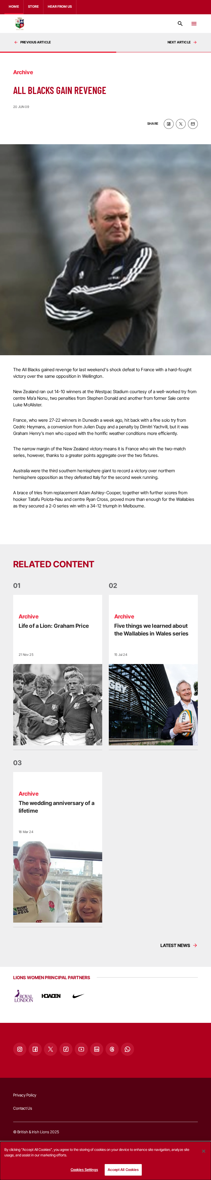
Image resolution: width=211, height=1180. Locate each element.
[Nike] (78, 995)
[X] (50, 1049)
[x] (181, 124)
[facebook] (169, 124)
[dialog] (105, 1161)
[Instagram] (19, 1049)
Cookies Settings (84, 1169)
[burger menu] (194, 23)
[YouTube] (81, 1049)
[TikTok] (66, 1049)
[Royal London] (23, 995)
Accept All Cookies (123, 1169)
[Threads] (112, 1049)
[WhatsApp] (127, 1049)
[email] (193, 124)
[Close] (203, 1151)
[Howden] (51, 995)
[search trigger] (180, 23)
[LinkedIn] (96, 1049)
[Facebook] (35, 1049)
